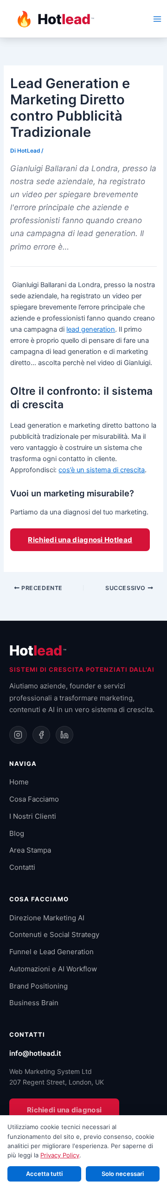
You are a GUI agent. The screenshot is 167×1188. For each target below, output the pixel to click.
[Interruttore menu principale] (157, 19)
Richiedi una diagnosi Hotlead (80, 539)
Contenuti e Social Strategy (54, 934)
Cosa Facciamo (34, 799)
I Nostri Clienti (32, 816)
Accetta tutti (44, 1173)
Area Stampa (30, 850)
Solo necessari (123, 1173)
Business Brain (33, 1002)
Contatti (22, 867)
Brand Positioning (38, 986)
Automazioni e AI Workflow (53, 968)
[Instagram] (18, 735)
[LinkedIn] (64, 735)
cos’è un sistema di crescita (101, 470)
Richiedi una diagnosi (64, 1109)
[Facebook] (41, 735)
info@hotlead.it (35, 1053)
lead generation (90, 329)
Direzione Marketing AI (46, 917)
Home (19, 781)
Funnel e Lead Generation (51, 951)
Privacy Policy (59, 1155)
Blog (16, 833)
